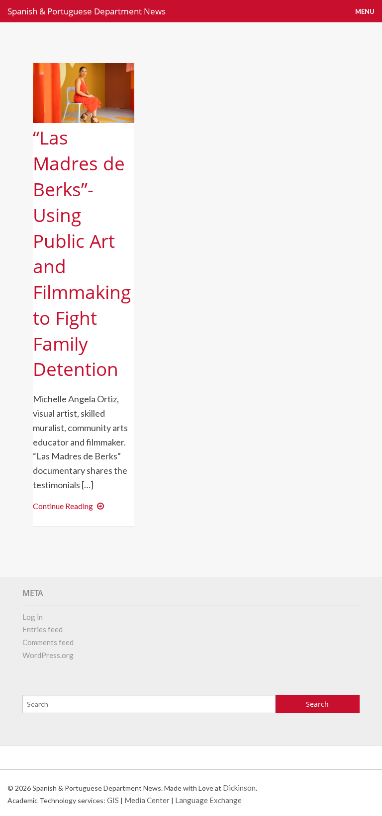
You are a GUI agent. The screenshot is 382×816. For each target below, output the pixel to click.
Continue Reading (70, 506)
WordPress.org (48, 655)
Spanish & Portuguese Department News (86, 11)
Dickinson (239, 787)
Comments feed (48, 642)
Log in (32, 616)
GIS (113, 800)
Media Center (147, 800)
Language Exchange (208, 800)
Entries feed (42, 629)
